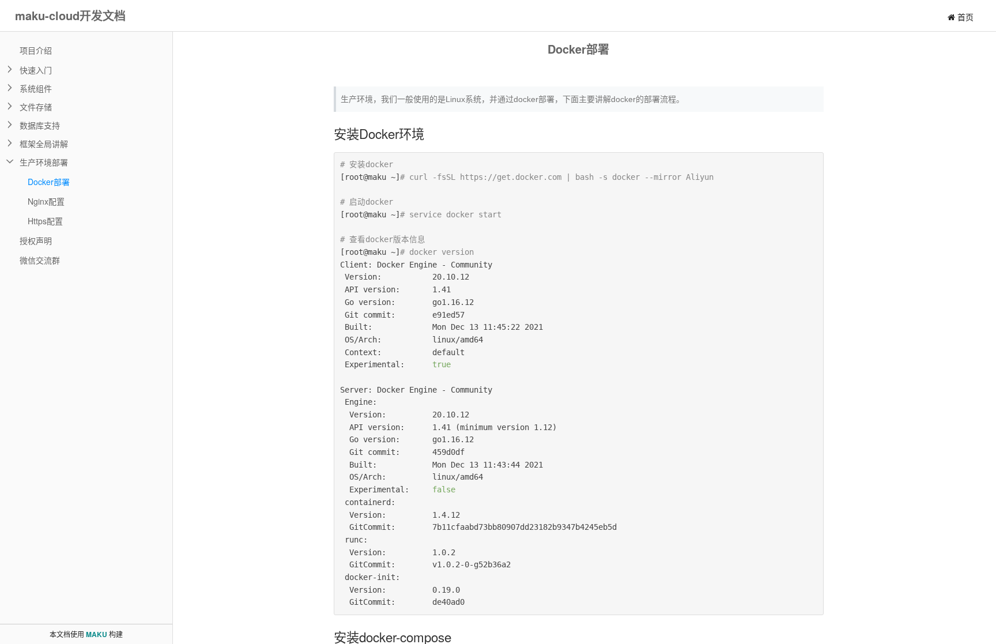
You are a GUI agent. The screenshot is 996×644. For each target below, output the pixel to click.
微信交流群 (40, 260)
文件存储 (36, 106)
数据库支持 (40, 125)
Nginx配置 (46, 201)
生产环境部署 (44, 162)
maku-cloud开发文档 (70, 15)
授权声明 (36, 240)
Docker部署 (49, 181)
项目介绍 (36, 50)
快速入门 (36, 70)
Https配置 (45, 221)
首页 (964, 16)
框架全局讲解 (44, 143)
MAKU (96, 634)
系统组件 (36, 88)
